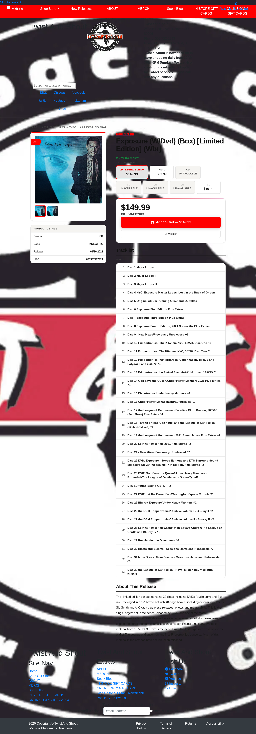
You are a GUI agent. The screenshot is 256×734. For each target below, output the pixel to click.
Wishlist (172, 233)
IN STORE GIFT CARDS (46, 695)
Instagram (175, 683)
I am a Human (165, 711)
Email (172, 688)
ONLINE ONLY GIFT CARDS (49, 700)
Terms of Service (166, 726)
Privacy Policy (141, 726)
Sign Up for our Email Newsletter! (120, 693)
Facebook (175, 669)
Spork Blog (36, 690)
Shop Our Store (40, 676)
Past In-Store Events (111, 698)
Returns (190, 723)
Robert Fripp (47, 127)
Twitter (173, 674)
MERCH (35, 685)
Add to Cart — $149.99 (173, 222)
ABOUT (34, 680)
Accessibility (215, 723)
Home (33, 127)
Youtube (174, 678)
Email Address (90, 711)
